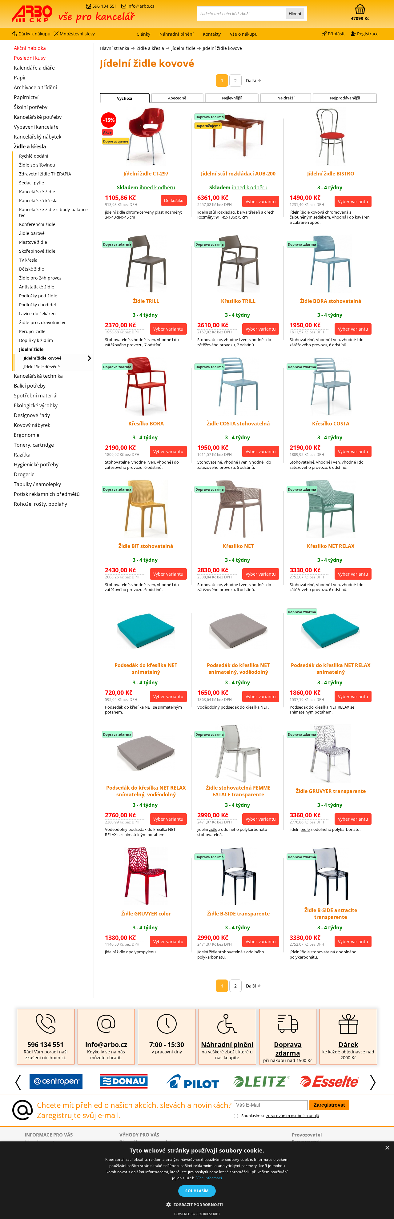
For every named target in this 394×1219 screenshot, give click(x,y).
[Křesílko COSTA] (331, 413)
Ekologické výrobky (36, 405)
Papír (20, 77)
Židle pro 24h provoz (40, 278)
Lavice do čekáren (37, 313)
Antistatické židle (36, 287)
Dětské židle (31, 269)
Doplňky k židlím (36, 340)
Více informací (209, 1178)
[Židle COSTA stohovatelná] (238, 413)
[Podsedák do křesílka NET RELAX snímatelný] (330, 646)
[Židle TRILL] (146, 291)
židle (121, 212)
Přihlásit (336, 34)
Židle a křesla (150, 48)
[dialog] (197, 1180)
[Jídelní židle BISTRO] (331, 163)
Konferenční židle (37, 224)
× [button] (387, 1148)
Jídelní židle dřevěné (42, 366)
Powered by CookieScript (197, 1214)
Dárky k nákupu (34, 34)
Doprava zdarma (288, 1048)
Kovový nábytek (32, 425)
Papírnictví (26, 97)
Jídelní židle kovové (222, 48)
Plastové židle (33, 242)
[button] (197, 1204)
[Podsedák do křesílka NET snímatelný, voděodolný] (238, 646)
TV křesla (28, 260)
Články (143, 34)
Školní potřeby (30, 107)
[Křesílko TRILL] (238, 291)
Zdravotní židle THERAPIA (45, 174)
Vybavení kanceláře (36, 126)
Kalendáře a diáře (34, 67)
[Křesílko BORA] (146, 413)
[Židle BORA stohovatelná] (331, 291)
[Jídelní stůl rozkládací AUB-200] (238, 157)
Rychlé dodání (33, 156)
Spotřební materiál (36, 395)
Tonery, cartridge (34, 444)
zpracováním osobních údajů (292, 1115)
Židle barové (32, 233)
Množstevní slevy (77, 34)
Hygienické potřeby (36, 464)
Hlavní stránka (114, 48)
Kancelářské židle (37, 192)
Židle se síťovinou (37, 165)
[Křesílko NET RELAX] (331, 536)
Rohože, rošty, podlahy (40, 504)
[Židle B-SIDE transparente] (238, 903)
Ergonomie (26, 435)
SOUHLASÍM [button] (197, 1190)
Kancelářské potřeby (38, 117)
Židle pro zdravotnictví (42, 322)
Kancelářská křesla (38, 200)
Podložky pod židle (38, 296)
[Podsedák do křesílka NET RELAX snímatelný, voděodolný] (146, 769)
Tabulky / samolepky (37, 484)
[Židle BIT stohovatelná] (146, 536)
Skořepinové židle (37, 251)
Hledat (295, 13)
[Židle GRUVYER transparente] (330, 781)
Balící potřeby (30, 385)
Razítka (22, 454)
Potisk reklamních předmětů (47, 494)
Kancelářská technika (38, 375)
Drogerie (24, 474)
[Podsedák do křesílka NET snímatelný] (146, 646)
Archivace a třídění (35, 87)
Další (251, 80)
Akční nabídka (30, 48)
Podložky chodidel (37, 305)
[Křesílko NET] (238, 536)
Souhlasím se (280, 1115)
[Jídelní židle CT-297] (146, 163)
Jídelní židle (183, 48)
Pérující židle (32, 331)
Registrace (368, 34)
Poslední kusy (30, 57)
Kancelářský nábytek (37, 136)
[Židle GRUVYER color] (146, 903)
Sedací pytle (31, 183)
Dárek (348, 1044)
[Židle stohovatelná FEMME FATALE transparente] (238, 781)
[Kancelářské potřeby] (45, 16)
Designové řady (32, 415)
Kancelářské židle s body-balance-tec (54, 212)
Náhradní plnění (227, 1044)
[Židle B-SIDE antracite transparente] (330, 903)
